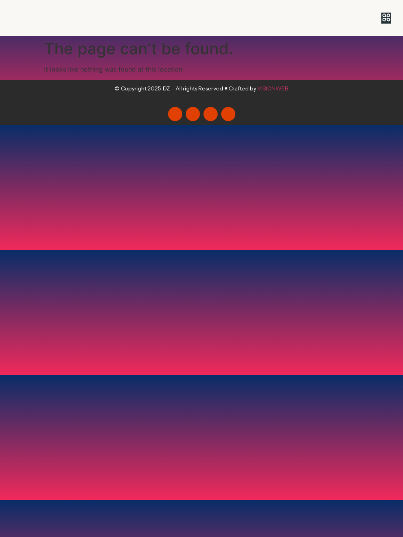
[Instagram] (175, 114)
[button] (386, 18)
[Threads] (193, 114)
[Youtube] (228, 114)
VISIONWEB (272, 88)
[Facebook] (210, 114)
